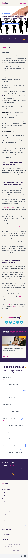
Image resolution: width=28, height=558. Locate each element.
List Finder (4, 517)
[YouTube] (18, 550)
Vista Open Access (6, 501)
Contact (21, 546)
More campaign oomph (11, 24)
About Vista (4, 492)
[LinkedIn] (14, 550)
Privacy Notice (16, 546)
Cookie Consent (8, 546)
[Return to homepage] (5, 3)
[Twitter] (10, 550)
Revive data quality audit (7, 511)
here (20, 296)
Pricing (3, 520)
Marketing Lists (5, 504)
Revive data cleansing (6, 508)
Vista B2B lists (5, 495)
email (7, 304)
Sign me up (23, 468)
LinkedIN (15, 306)
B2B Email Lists (5, 498)
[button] (22, 556)
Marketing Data (5, 514)
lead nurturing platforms (10, 207)
